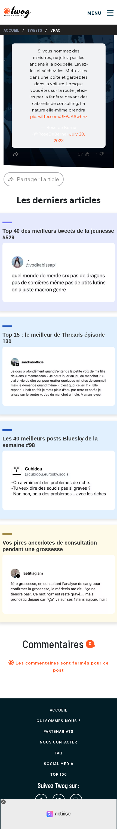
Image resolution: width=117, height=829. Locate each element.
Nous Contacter (58, 742)
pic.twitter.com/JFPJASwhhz (58, 116)
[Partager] (16, 154)
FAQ (59, 753)
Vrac (55, 30)
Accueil (11, 30)
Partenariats (58, 731)
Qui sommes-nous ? (58, 721)
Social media (58, 764)
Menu (95, 13)
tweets (34, 30)
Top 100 (58, 774)
